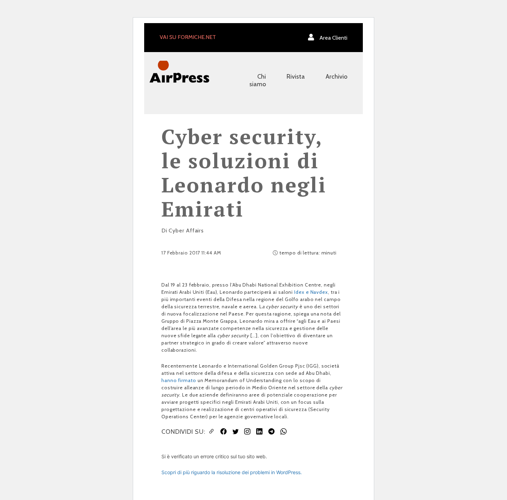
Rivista (296, 76)
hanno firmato (178, 380)
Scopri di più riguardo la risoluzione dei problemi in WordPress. (231, 472)
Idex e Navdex (311, 292)
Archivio (336, 76)
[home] (179, 71)
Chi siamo (257, 80)
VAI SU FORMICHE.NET (188, 37)
